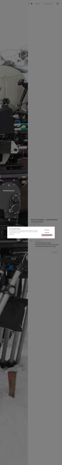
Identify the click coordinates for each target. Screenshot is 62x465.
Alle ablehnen (47, 232)
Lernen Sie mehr (11, 234)
